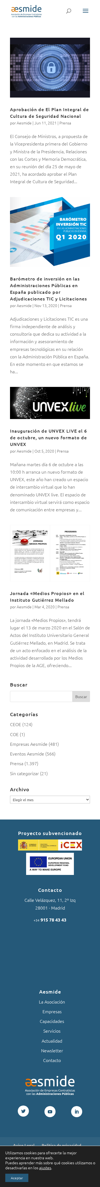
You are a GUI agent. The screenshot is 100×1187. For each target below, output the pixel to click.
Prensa (65, 123)
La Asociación (52, 1002)
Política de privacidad (61, 1145)
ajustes (45, 1167)
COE (14, 734)
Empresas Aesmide (29, 744)
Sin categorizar (24, 773)
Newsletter (52, 1050)
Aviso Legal (23, 1145)
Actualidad (52, 1041)
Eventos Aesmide (27, 754)
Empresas (52, 1011)
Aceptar (17, 1178)
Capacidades (52, 1021)
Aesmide (24, 123)
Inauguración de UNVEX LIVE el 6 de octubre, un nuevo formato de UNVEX (48, 437)
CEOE (15, 724)
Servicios (52, 1031)
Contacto (52, 1060)
